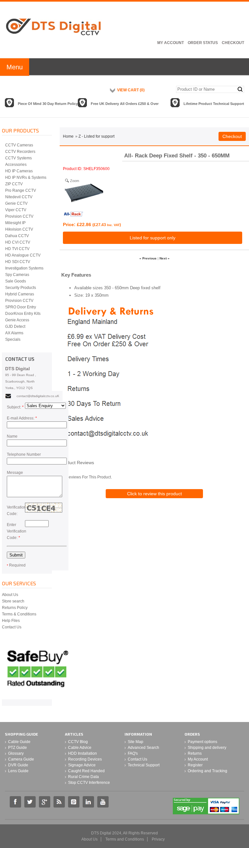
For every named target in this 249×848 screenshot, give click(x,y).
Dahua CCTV (17, 236)
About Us (10, 594)
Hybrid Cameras (19, 294)
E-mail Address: (22, 418)
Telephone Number (24, 454)
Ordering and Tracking (207, 771)
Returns (195, 753)
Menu (14, 67)
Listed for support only (152, 237)
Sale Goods (15, 281)
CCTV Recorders (20, 151)
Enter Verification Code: (16, 531)
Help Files (11, 620)
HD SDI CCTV (17, 261)
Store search (13, 601)
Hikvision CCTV (19, 229)
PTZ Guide (17, 747)
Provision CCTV (19, 216)
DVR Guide (18, 765)
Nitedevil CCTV (18, 197)
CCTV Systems (18, 158)
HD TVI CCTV (17, 248)
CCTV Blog (78, 741)
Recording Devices (85, 759)
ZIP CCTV (14, 184)
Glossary (16, 753)
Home (68, 136)
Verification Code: (16, 510)
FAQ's (133, 753)
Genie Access (17, 320)
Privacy (158, 839)
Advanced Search (143, 747)
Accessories (16, 164)
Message (15, 472)
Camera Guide (21, 759)
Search (240, 89)
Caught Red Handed (86, 771)
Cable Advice (79, 747)
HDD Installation (82, 753)
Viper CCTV (15, 210)
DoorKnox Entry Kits (23, 313)
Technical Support (144, 765)
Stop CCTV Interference (89, 782)
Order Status (203, 42)
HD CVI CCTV (17, 242)
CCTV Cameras (19, 145)
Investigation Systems (24, 268)
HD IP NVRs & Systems (25, 177)
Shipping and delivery (207, 747)
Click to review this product (154, 493)
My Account (170, 42)
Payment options (202, 741)
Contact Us (11, 627)
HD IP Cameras (19, 171)
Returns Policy (15, 607)
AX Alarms (14, 333)
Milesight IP (15, 223)
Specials (12, 339)
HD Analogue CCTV (23, 255)
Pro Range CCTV (20, 190)
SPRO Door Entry (20, 307)
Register (195, 765)
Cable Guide (19, 741)
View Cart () (131, 90)
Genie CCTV (16, 203)
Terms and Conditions (124, 839)
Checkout (233, 42)
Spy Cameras (17, 274)
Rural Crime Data (83, 776)
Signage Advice (82, 765)
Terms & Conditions (19, 614)
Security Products (20, 287)
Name (12, 436)
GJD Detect (15, 326)
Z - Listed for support (96, 136)
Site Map (135, 741)
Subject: (15, 407)
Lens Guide (18, 771)
